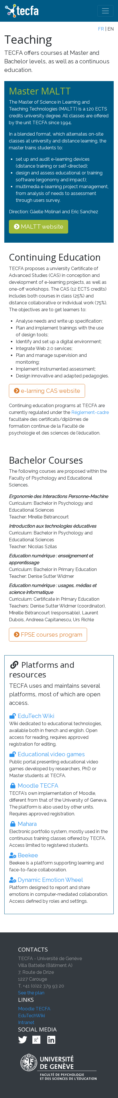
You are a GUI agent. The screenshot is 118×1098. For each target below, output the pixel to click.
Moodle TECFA (37, 785)
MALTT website (41, 226)
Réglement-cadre (90, 412)
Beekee (27, 855)
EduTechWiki (31, 1015)
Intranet (26, 1022)
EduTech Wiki (35, 716)
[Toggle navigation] (105, 11)
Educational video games (50, 754)
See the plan (31, 993)
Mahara (26, 824)
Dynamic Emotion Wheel (49, 879)
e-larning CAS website (49, 390)
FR (101, 29)
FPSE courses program (50, 634)
